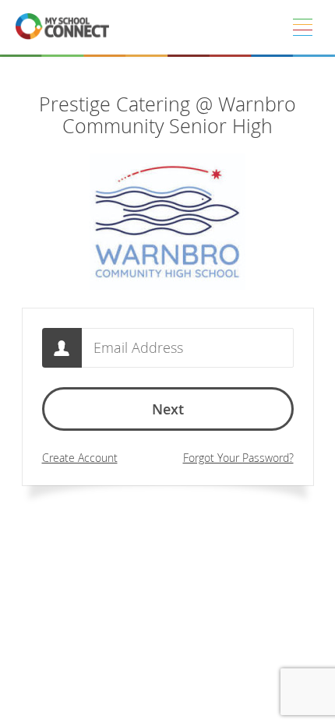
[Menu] (302, 27)
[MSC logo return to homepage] (62, 27)
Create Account (80, 457)
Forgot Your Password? (238, 457)
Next (168, 409)
